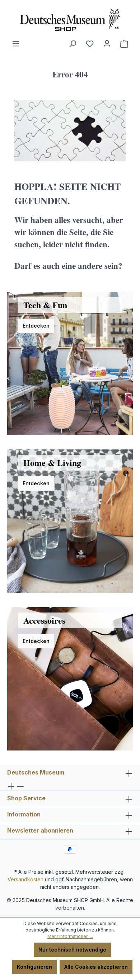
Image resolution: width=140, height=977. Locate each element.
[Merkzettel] (89, 44)
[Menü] (15, 44)
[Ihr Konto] (107, 44)
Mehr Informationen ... (70, 936)
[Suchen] (72, 44)
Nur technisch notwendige (72, 950)
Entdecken (36, 326)
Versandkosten (25, 879)
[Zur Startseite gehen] (70, 20)
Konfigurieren (34, 967)
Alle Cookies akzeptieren (96, 967)
